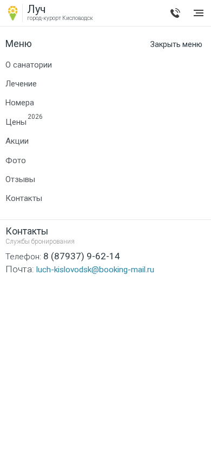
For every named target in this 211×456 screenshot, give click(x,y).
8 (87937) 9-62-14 (175, 13)
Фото (15, 160)
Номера (19, 103)
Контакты (23, 198)
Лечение (21, 84)
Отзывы (20, 179)
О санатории (28, 65)
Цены (16, 122)
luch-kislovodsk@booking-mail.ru (79, 269)
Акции (17, 141)
